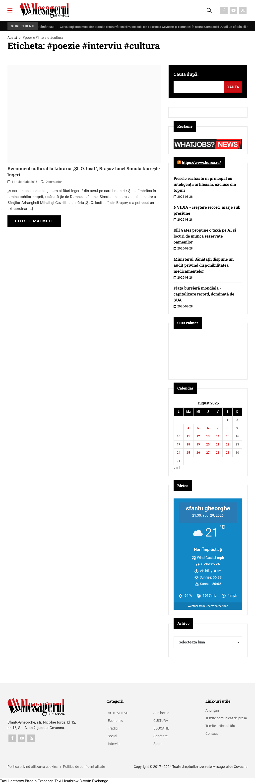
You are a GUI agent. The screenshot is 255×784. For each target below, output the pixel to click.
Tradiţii (113, 728)
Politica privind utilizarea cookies (32, 767)
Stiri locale (161, 713)
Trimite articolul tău (220, 726)
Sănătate (160, 736)
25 (188, 452)
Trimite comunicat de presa (226, 718)
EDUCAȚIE (161, 728)
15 (227, 436)
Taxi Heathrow (12, 781)
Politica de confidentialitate (84, 767)
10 (178, 436)
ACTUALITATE (118, 713)
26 (198, 452)
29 (227, 452)
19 (198, 444)
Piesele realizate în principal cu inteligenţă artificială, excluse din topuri (205, 184)
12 (198, 436)
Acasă (12, 38)
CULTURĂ (160, 721)
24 (178, 452)
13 (208, 436)
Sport (157, 744)
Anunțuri (212, 710)
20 (208, 444)
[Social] (224, 10)
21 (217, 444)
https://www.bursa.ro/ (201, 162)
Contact (211, 733)
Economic (115, 721)
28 (217, 452)
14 (217, 436)
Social (112, 736)
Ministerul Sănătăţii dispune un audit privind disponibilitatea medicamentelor (204, 265)
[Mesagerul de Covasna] (44, 10)
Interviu (114, 744)
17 (178, 444)
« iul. (177, 468)
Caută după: (186, 74)
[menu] (9, 10)
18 (188, 444)
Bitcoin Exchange (39, 781)
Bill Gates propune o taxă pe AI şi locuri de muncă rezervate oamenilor (205, 236)
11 (188, 436)
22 (227, 444)
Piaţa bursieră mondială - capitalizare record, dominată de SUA (204, 293)
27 (208, 452)
